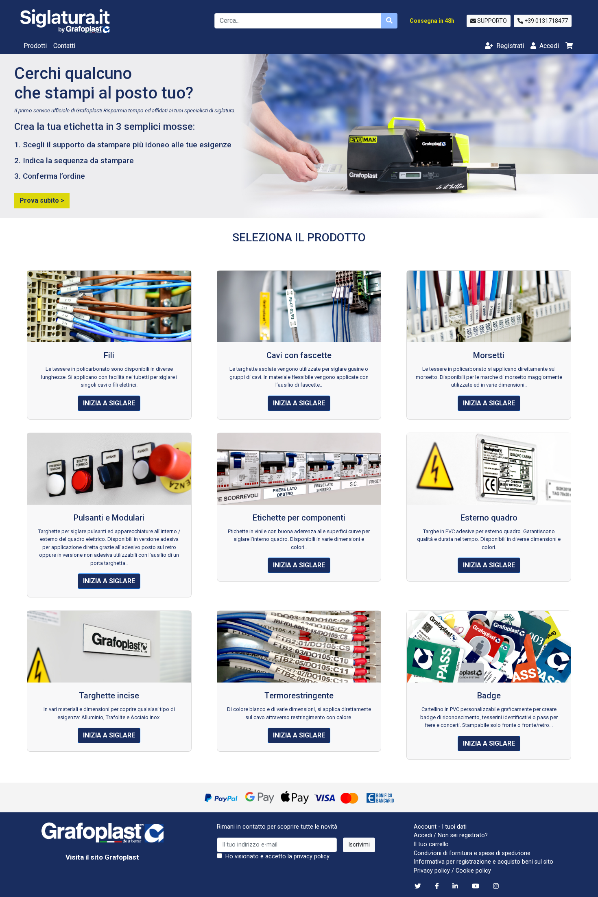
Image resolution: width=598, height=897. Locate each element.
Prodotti (35, 46)
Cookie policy (473, 870)
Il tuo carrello (431, 844)
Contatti (64, 46)
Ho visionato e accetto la (277, 856)
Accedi (423, 835)
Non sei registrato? (463, 835)
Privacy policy (432, 870)
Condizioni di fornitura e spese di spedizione (472, 853)
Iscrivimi (359, 844)
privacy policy (312, 856)
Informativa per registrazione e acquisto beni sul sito (483, 861)
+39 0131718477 (545, 21)
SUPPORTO (491, 21)
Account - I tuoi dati (440, 826)
